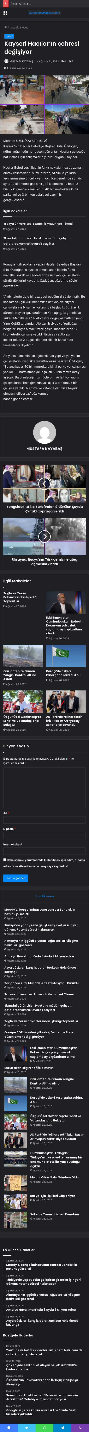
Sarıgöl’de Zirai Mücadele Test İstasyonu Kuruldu (41, 983)
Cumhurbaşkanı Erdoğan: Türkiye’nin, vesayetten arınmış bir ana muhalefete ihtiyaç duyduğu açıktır (56, 1159)
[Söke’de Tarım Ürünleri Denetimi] (15, 1220)
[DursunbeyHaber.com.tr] (44, 12)
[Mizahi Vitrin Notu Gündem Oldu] (15, 1183)
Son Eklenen (44, 896)
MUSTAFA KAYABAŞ (21, 61)
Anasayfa (13, 27)
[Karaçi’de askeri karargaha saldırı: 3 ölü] (66, 656)
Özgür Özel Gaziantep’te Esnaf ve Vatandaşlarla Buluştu (22, 721)
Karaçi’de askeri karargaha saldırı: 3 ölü (63, 673)
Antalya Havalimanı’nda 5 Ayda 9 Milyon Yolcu (39, 956)
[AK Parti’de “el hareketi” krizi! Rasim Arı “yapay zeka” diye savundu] (66, 701)
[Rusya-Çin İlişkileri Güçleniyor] (15, 1201)
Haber (26, 27)
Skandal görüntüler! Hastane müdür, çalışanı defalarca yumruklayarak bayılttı (38, 1007)
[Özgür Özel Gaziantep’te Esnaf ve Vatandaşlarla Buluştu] (23, 701)
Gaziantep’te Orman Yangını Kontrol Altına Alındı (19, 675)
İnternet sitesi (12, 844)
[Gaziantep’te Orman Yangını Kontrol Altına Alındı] (23, 656)
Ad (6, 813)
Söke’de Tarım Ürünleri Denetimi (54, 1214)
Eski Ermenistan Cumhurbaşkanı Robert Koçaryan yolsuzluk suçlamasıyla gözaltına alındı (64, 625)
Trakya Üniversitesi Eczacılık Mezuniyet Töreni (38, 224)
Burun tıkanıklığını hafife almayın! (29, 1068)
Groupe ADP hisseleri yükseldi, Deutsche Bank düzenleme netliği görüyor (38, 1034)
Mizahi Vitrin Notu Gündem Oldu (54, 1177)
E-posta (9, 828)
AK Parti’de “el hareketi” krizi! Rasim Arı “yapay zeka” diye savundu (64, 721)
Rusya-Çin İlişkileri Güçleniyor (52, 1196)
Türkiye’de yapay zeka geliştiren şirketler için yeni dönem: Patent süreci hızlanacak (41, 927)
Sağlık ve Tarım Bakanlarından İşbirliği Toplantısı (20, 597)
